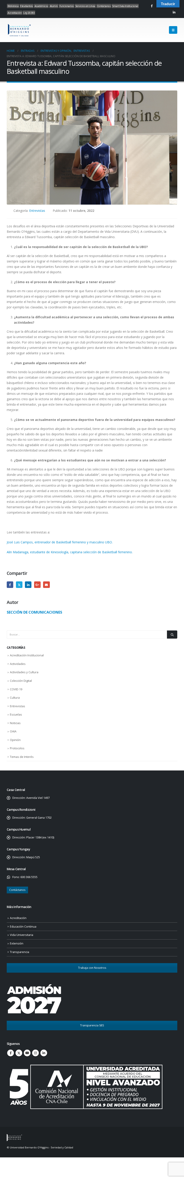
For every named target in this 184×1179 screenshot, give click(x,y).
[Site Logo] (19, 30)
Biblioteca (13, 6)
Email (46, 584)
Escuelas (16, 714)
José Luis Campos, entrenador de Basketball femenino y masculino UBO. (60, 542)
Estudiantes (26, 6)
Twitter (19, 584)
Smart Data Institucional (125, 6)
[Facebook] (152, 6)
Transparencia (19, 952)
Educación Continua (23, 926)
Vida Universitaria (21, 935)
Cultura (15, 698)
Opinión (15, 740)
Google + (37, 584)
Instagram (35, 1053)
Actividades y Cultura (24, 672)
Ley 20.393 (29, 12)
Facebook (10, 584)
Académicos (41, 6)
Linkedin (43, 1053)
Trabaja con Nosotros (92, 968)
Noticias (15, 723)
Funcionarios (66, 6)
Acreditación (15, 12)
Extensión (16, 943)
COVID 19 (16, 689)
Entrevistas (37, 210)
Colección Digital (21, 681)
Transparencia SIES (92, 1025)
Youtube (27, 1053)
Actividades (18, 664)
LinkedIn (28, 584)
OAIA (13, 731)
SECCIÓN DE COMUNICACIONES (34, 612)
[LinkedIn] (174, 12)
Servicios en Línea (85, 6)
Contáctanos (104, 6)
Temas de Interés (22, 757)
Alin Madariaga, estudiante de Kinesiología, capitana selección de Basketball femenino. (70, 552)
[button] (173, 30)
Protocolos (17, 748)
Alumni (54, 6)
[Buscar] (172, 634)
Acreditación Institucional (27, 655)
